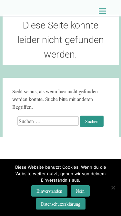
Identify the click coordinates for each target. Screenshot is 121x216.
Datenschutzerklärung (60, 204)
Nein (80, 191)
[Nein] (113, 187)
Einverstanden (49, 191)
